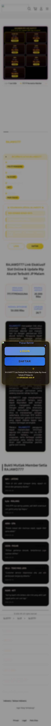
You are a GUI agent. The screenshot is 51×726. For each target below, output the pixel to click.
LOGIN (25, 351)
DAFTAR (25, 361)
